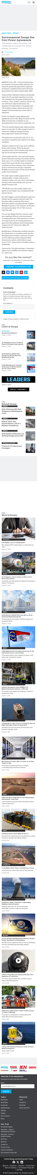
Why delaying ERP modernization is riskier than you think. (18, 546)
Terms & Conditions (11, 1168)
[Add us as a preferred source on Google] (26, 272)
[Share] (8, 272)
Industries (6, 33)
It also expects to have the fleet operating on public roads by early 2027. (18, 802)
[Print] (3, 272)
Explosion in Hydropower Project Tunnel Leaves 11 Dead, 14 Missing (18, 1011)
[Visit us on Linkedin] (21, 1162)
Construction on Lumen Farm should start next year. (17, 870)
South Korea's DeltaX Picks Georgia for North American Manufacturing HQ (11, 355)
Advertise (21, 1166)
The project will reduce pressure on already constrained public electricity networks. (15, 766)
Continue (9, 312)
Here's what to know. (8, 1051)
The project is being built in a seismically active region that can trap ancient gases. (16, 1016)
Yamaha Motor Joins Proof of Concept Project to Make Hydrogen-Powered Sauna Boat (18, 724)
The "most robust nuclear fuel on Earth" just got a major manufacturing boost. (17, 979)
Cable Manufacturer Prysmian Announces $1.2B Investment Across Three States (12, 366)
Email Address (8, 303)
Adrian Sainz (9, 52)
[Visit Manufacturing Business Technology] (23, 1070)
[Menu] (33, 2)
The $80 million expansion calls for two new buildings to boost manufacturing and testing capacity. (18, 943)
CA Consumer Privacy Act (26, 1168)
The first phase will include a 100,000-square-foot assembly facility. (17, 620)
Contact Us (13, 1166)
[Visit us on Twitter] (18, 1162)
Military (5, 935)
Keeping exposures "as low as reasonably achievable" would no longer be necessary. (15, 907)
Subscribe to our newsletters (18, 267)
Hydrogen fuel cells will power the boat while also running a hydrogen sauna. (17, 728)
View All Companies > (18, 389)
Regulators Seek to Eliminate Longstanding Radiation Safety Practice (16, 903)
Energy (16, 33)
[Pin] (21, 272)
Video (4, 971)
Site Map (19, 1170)
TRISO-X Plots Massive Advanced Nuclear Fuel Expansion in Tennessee (17, 975)
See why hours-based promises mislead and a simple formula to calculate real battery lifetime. (18, 837)
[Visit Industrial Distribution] (4, 1070)
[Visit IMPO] (32, 1067)
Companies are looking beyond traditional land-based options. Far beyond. (18, 582)
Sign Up (6, 1091)
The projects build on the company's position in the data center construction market (17, 656)
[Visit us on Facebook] (14, 1162)
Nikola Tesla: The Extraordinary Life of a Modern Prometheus (11, 423)
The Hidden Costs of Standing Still (13, 542)
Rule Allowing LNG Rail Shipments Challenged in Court (12, 411)
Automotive (6, 865)
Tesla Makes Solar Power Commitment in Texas (18, 868)
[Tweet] (17, 272)
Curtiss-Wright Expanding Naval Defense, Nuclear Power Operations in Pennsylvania (18, 939)
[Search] (29, 2)
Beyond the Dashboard (9, 333)
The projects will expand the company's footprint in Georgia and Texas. (17, 692)
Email (2, 1083)
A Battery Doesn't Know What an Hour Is (15, 833)
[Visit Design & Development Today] (4, 1067)
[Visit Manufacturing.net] (14, 1070)
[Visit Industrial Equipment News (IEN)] (23, 1067)
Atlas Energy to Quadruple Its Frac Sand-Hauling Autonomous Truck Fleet (18, 798)
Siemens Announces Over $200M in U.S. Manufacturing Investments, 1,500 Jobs (15, 688)
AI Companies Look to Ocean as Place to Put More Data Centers (12, 343)
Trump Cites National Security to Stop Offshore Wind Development (18, 1047)
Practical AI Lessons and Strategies (12, 447)
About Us (5, 1166)
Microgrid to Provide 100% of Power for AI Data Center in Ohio (18, 762)
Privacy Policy (30, 1166)
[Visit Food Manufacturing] (14, 1067)
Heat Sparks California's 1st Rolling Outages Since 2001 (13, 435)
